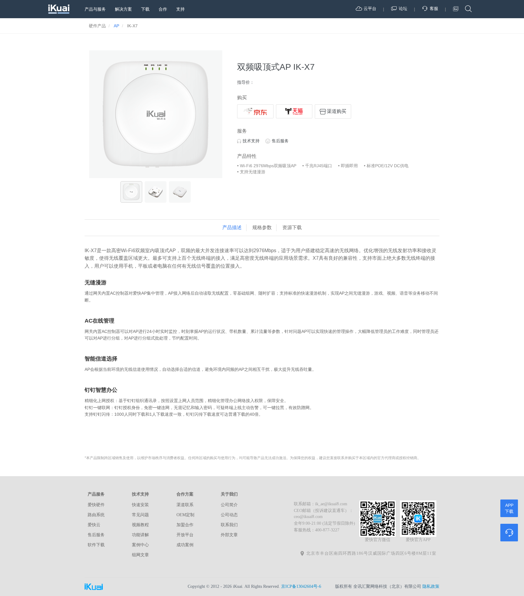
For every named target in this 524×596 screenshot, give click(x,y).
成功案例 (184, 545)
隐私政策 (430, 586)
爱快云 (94, 525)
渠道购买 (336, 111)
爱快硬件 (96, 505)
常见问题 (140, 515)
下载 (145, 9)
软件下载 (96, 545)
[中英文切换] (456, 9)
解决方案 (123, 9)
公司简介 (229, 505)
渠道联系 (184, 505)
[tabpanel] (155, 114)
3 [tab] (165, 172)
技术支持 (251, 140)
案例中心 (140, 545)
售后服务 (280, 140)
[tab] (232, 227)
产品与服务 (95, 9)
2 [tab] (156, 172)
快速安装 (140, 505)
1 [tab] (146, 172)
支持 (180, 9)
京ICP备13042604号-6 (301, 586)
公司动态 (229, 515)
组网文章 (140, 555)
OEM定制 (185, 515)
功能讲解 (140, 535)
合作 (163, 9)
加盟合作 (184, 525)
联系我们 (229, 525)
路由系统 (96, 515)
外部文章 (229, 535)
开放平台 (184, 535)
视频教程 (140, 525)
